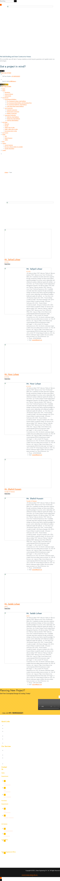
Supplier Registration (9, 148)
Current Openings (9, 145)
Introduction (7, 92)
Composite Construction (10, 115)
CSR (6, 136)
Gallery (6, 140)
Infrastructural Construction (13, 111)
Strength (6, 126)
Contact (4, 150)
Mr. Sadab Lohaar (12, 603)
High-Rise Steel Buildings (12, 120)
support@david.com (37, 684)
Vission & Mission (9, 94)
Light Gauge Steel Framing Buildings (15, 106)
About (3, 90)
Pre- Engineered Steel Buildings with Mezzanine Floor (19, 103)
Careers (4, 143)
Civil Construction (9, 108)
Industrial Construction (12, 110)
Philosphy (7, 124)
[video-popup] (59, 697)
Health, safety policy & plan (11, 129)
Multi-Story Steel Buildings (13, 117)
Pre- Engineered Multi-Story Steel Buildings (17, 104)
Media (3, 134)
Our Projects (5, 133)
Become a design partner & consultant (14, 147)
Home (3, 89)
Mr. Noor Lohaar (12, 374)
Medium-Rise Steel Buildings (13, 119)
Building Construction (12, 113)
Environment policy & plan (11, 131)
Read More (7, 264)
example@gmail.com (37, 340)
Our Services (5, 97)
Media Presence (8, 138)
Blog (3, 141)
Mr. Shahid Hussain (13, 489)
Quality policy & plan (9, 127)
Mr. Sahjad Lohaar (12, 259)
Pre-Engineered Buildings (10, 99)
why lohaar (4, 122)
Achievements (8, 96)
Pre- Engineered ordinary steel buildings (16, 101)
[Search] (15, 1)
